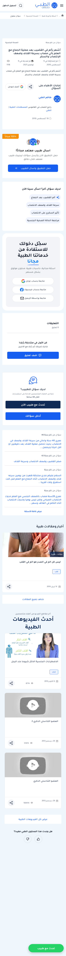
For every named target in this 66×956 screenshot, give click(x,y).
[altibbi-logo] (46, 5)
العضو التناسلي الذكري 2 (45, 721)
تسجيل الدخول (9, 5)
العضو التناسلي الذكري (45, 781)
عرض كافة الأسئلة (33, 511)
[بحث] (20, 5)
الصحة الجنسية (32, 16)
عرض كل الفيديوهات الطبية (33, 819)
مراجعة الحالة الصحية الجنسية (43, 220)
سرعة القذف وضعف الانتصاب (43, 205)
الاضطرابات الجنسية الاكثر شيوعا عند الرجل (34, 661)
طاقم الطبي (45, 97)
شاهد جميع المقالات (33, 599)
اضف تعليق (30, 355)
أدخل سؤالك (33, 416)
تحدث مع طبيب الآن (33, 405)
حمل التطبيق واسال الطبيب (36, 168)
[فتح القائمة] (61, 5)
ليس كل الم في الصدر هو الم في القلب (40, 562)
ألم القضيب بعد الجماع (43, 197)
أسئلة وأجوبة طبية (49, 16)
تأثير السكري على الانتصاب (45, 212)
